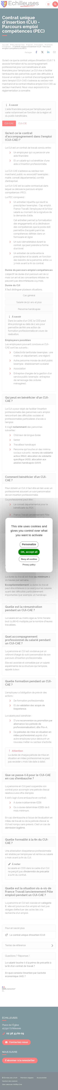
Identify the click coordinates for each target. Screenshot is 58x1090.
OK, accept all (29, 552)
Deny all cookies (29, 559)
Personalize (29, 544)
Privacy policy (29, 564)
